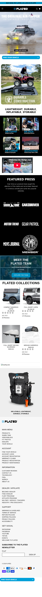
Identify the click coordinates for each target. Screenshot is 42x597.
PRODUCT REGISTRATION (11, 460)
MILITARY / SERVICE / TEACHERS (13, 500)
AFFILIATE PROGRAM (9, 498)
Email (4, 551)
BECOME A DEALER (8, 492)
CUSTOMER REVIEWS (9, 471)
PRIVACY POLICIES (8, 519)
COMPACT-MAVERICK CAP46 (11, 308)
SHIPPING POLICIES (9, 517)
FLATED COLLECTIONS (21, 283)
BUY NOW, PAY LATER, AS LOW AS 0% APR (21, 3)
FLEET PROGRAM (8, 496)
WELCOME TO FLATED (10, 540)
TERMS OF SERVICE (9, 513)
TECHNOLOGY (7, 475)
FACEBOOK (6, 531)
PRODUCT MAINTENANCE (11, 463)
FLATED (8, 563)
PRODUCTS (6, 433)
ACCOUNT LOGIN (8, 454)
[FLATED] (21, 8)
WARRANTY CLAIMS (9, 458)
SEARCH (5, 479)
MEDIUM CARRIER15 (31, 345)
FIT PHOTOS (6, 439)
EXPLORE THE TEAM (21, 275)
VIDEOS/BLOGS (7, 437)
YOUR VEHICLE (7, 444)
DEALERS (5, 442)
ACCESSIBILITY (7, 521)
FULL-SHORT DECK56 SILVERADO (11, 346)
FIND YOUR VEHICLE (9, 452)
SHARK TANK (6, 435)
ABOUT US (5, 481)
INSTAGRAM (6, 529)
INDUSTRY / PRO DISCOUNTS (12, 502)
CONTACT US (6, 473)
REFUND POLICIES (8, 515)
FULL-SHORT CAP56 (31, 307)
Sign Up (32, 555)
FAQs (4, 477)
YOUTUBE (5, 534)
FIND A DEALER (7, 494)
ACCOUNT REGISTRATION (11, 456)
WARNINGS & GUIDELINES (11, 510)
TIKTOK (4, 536)
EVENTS (5, 538)
